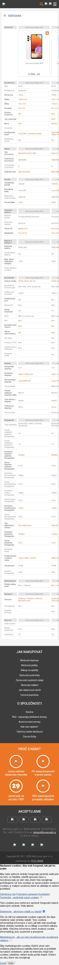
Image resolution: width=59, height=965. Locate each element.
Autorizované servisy (29, 722)
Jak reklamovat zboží (30, 690)
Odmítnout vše (8, 894)
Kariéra (29, 712)
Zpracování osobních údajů (29, 680)
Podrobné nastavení (27, 894)
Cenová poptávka (29, 695)
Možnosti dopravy (29, 660)
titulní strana (14, 15)
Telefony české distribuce (29, 731)
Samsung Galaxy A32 (34, 63)
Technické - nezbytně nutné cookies (19, 897)
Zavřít (3, 963)
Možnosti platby (29, 665)
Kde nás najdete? (29, 726)
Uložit (11, 963)
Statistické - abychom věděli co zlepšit (20, 911)
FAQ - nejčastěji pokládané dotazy (29, 717)
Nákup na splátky (29, 670)
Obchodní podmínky (29, 675)
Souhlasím (44, 894)
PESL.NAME (37, 861)
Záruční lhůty (29, 736)
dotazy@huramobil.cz (44, 832)
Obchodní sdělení (29, 685)
